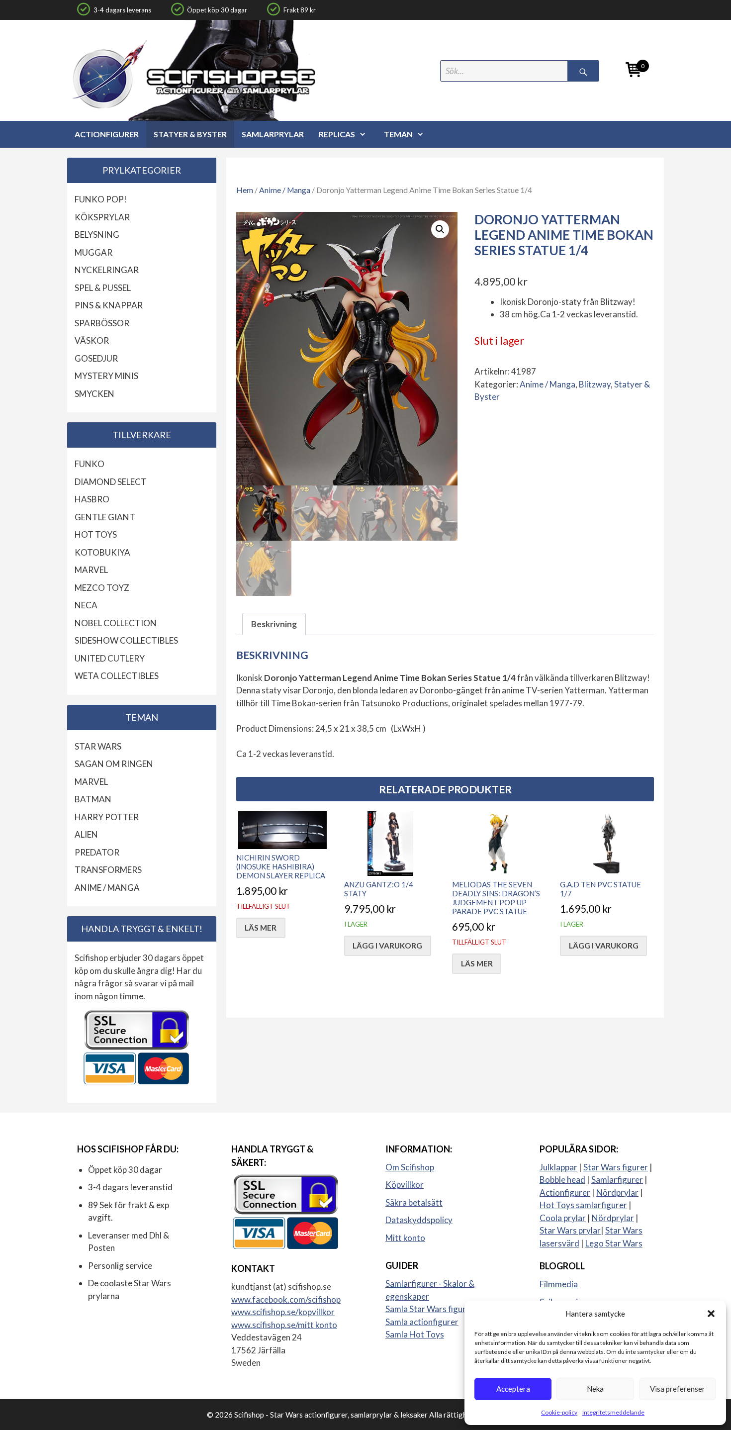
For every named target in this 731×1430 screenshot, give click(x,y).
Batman (93, 799)
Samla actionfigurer (421, 1322)
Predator (97, 852)
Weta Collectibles (117, 675)
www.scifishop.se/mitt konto (284, 1325)
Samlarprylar (273, 134)
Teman (398, 134)
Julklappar (558, 1167)
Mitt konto (405, 1238)
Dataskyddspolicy (419, 1220)
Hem (244, 190)
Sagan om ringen (114, 764)
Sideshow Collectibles (126, 640)
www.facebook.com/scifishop (286, 1299)
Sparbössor (102, 323)
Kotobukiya (102, 552)
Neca (86, 605)
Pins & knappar (109, 305)
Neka (595, 1388)
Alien (86, 834)
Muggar (93, 252)
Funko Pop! (101, 199)
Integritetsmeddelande (613, 1412)
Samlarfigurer (617, 1179)
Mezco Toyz (102, 587)
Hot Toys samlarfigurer (583, 1205)
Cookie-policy (559, 1412)
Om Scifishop (409, 1167)
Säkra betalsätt (414, 1202)
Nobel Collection (116, 623)
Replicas (337, 134)
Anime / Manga (284, 190)
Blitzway (595, 384)
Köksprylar (102, 217)
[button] (711, 1314)
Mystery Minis (106, 376)
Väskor (92, 340)
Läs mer (260, 927)
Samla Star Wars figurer (429, 1309)
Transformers (108, 869)
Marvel (91, 570)
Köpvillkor (404, 1184)
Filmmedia (559, 1284)
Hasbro (92, 499)
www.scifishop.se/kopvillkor (283, 1312)
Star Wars (98, 746)
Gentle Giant (105, 517)
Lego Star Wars (613, 1243)
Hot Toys (96, 534)
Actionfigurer (107, 134)
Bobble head (562, 1179)
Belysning (97, 234)
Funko (89, 464)
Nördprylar (617, 1192)
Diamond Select (111, 482)
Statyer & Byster (190, 134)
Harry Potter (107, 817)
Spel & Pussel (103, 288)
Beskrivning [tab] (274, 624)
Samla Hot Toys (414, 1334)
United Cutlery (110, 658)
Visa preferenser (677, 1388)
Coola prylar (563, 1218)
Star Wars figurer (615, 1167)
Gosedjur (96, 358)
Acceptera (513, 1388)
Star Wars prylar (570, 1230)
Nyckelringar (107, 270)
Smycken (94, 393)
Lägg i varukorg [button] (387, 945)
